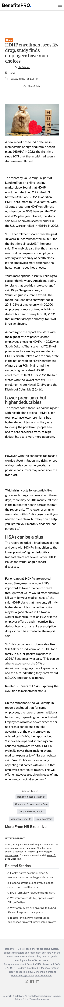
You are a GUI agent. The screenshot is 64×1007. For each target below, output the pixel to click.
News (9, 40)
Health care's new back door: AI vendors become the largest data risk (30, 875)
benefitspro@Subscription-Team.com (31, 975)
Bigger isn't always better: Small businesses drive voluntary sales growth (31, 920)
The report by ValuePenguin (23, 178)
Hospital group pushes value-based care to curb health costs (30, 885)
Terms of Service (52, 996)
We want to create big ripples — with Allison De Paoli (30, 900)
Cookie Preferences (39, 999)
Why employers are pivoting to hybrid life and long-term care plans (31, 910)
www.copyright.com (25, 848)
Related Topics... (30, 791)
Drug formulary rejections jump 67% (32, 892)
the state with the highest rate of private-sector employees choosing (30, 336)
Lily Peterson (24, 67)
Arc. (22, 996)
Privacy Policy (21, 999)
